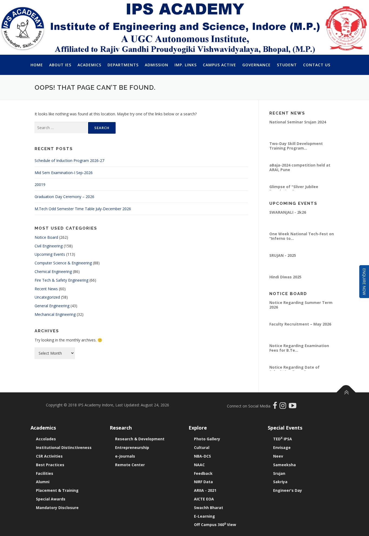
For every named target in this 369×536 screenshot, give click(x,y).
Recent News (46, 288)
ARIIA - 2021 (205, 490)
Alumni (42, 481)
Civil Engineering (49, 245)
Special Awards (50, 499)
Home (37, 64)
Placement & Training (57, 490)
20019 (40, 184)
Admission (156, 64)
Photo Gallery (207, 438)
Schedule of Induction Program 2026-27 (69, 160)
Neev (278, 456)
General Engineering (52, 305)
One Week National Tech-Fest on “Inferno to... (301, 236)
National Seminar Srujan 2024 (297, 122)
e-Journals (125, 456)
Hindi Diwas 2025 (285, 277)
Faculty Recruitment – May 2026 (300, 324)
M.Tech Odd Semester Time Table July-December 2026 (83, 208)
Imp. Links (186, 64)
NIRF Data (203, 481)
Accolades (46, 438)
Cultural (201, 447)
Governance (256, 64)
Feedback (203, 473)
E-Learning (204, 516)
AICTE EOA (204, 499)
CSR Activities (49, 456)
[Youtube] (292, 406)
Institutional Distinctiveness (64, 447)
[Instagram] (284, 406)
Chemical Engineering (53, 271)
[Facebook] (276, 406)
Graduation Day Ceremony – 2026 (64, 196)
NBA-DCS (202, 456)
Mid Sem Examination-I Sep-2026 (64, 172)
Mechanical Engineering (55, 314)
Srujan (279, 473)
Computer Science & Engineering (63, 262)
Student (287, 64)
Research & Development (140, 438)
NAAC (199, 464)
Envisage (282, 447)
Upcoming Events (50, 254)
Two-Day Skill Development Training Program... (296, 146)
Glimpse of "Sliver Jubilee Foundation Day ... (293, 189)
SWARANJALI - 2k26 (287, 212)
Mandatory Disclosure (57, 507)
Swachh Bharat (208, 507)
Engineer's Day (287, 490)
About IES (60, 64)
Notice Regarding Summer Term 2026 (301, 305)
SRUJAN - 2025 (282, 255)
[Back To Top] (346, 392)
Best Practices (50, 464)
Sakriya (280, 481)
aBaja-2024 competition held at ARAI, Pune (299, 167)
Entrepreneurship (132, 447)
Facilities (44, 473)
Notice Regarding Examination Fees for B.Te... (299, 348)
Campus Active (219, 64)
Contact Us (316, 64)
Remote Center (130, 464)
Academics (89, 64)
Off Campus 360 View (215, 524)
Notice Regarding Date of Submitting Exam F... (294, 370)
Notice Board (46, 237)
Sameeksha (284, 464)
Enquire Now (364, 281)
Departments (123, 64)
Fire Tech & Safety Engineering (61, 280)
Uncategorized (47, 297)
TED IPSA (282, 438)
